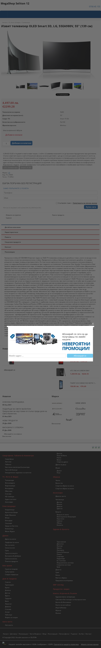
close (92, 323)
